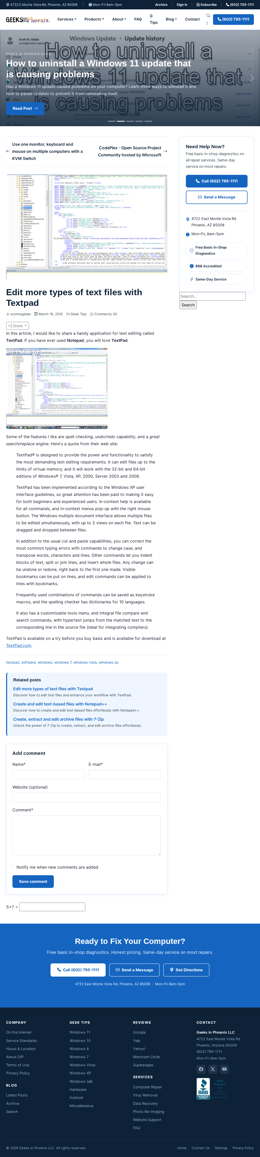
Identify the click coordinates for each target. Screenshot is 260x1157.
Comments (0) (105, 314)
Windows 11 (80, 1032)
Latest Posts (17, 1095)
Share (18, 326)
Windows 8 (79, 1049)
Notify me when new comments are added (57, 867)
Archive (161, 5)
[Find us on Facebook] (201, 1069)
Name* (19, 764)
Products (93, 19)
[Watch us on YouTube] (224, 1069)
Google (139, 1032)
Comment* (22, 809)
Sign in (182, 5)
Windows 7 (79, 1057)
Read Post (22, 108)
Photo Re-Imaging (148, 1111)
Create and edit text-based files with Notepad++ (60, 703)
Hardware (78, 1089)
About (117, 19)
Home (182, 1148)
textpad (12, 662)
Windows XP (80, 1073)
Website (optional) (30, 787)
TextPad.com (18, 645)
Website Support (147, 1119)
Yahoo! (139, 1049)
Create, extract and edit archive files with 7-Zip (58, 719)
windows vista (85, 662)
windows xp (109, 662)
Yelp (136, 1040)
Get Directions (189, 969)
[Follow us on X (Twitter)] (212, 1069)
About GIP (15, 1057)
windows (45, 662)
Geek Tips (79, 314)
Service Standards (21, 1040)
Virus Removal (145, 1095)
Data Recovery (145, 1103)
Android (76, 1097)
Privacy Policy (18, 1073)
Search (12, 1111)
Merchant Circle (146, 1057)
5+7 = (12, 906)
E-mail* (96, 764)
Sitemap (221, 1148)
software (28, 662)
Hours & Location (21, 1049)
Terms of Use (17, 1065)
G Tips (154, 19)
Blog (170, 19)
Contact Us (201, 1148)
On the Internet (18, 1032)
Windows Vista (82, 1065)
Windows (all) (81, 1081)
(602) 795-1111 (241, 5)
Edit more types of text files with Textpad (53, 688)
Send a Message (219, 197)
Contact (192, 19)
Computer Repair (147, 1087)
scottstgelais (20, 314)
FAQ (138, 19)
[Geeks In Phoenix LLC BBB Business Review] (213, 1088)
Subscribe (208, 5)
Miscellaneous (82, 1106)
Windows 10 (80, 1040)
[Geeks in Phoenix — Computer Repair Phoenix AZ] (28, 19)
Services (65, 19)
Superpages (143, 1065)
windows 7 (62, 662)
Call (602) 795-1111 (220, 181)
